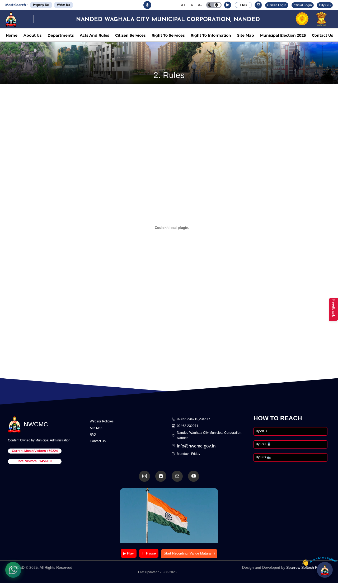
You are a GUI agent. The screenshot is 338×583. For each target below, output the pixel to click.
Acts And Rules (94, 35)
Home (11, 35)
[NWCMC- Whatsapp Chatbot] (13, 570)
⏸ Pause (149, 553)
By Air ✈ (261, 431)
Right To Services (168, 35)
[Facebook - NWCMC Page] (160, 476)
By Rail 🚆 (263, 444)
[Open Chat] (325, 570)
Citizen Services (130, 35)
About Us (32, 35)
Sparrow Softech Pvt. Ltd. (307, 567)
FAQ (93, 434)
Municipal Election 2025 (283, 35)
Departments (61, 35)
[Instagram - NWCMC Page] (144, 476)
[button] (227, 5)
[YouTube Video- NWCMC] (193, 476)
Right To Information (211, 35)
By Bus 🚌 (263, 457)
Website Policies (102, 421)
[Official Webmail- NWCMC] (177, 476)
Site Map (245, 35)
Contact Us (322, 35)
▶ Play (128, 553)
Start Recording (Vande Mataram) (189, 553)
